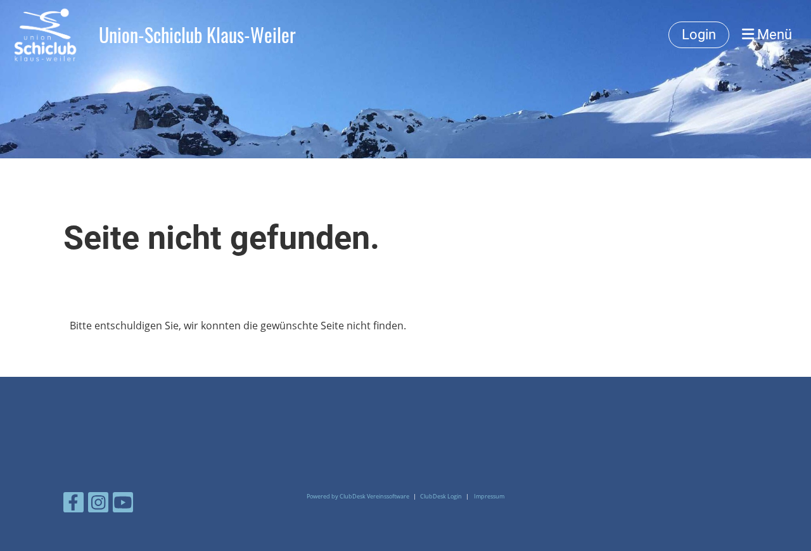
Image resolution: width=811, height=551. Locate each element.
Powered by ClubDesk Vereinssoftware (358, 496)
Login (699, 34)
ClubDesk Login (441, 496)
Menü (773, 34)
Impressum (489, 496)
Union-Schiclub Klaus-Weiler (197, 34)
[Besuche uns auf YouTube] (123, 504)
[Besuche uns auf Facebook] (73, 504)
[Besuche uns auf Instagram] (98, 504)
